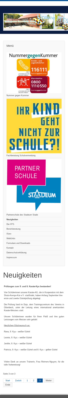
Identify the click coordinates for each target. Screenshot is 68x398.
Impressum (11, 257)
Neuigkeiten (12, 219)
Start (8, 380)
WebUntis (10, 238)
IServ (8, 234)
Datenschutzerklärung (16, 252)
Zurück (18, 380)
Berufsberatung (13, 229)
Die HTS (10, 224)
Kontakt (10, 248)
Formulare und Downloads (18, 243)
